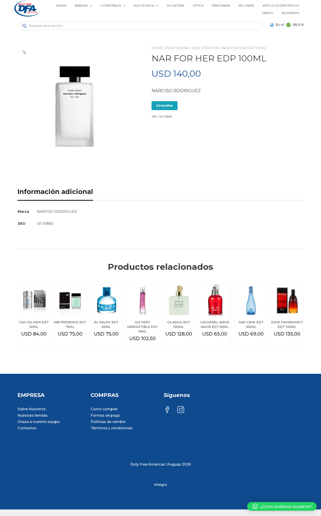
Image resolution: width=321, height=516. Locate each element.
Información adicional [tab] (55, 192)
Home (157, 48)
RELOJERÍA (246, 5)
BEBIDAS (81, 5)
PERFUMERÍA (221, 5)
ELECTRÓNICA (144, 5)
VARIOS (267, 13)
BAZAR (61, 5)
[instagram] (180, 410)
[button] (24, 52)
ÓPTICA (198, 5)
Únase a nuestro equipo (38, 422)
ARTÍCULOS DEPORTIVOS (280, 5)
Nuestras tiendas (32, 415)
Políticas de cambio (108, 422)
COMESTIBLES (110, 5)
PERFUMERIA (177, 48)
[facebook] (167, 410)
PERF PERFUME (205, 48)
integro (160, 485)
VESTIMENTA (290, 13)
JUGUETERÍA (175, 5)
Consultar (164, 105)
